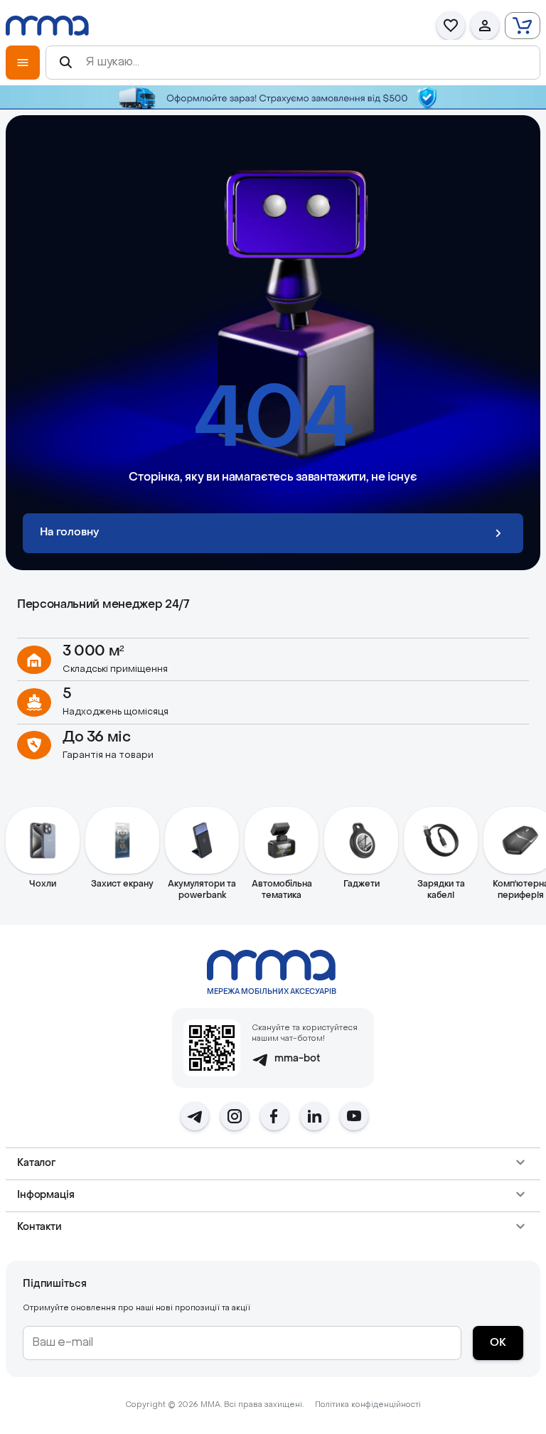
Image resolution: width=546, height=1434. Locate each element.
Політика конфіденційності (368, 1405)
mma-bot (297, 1059)
